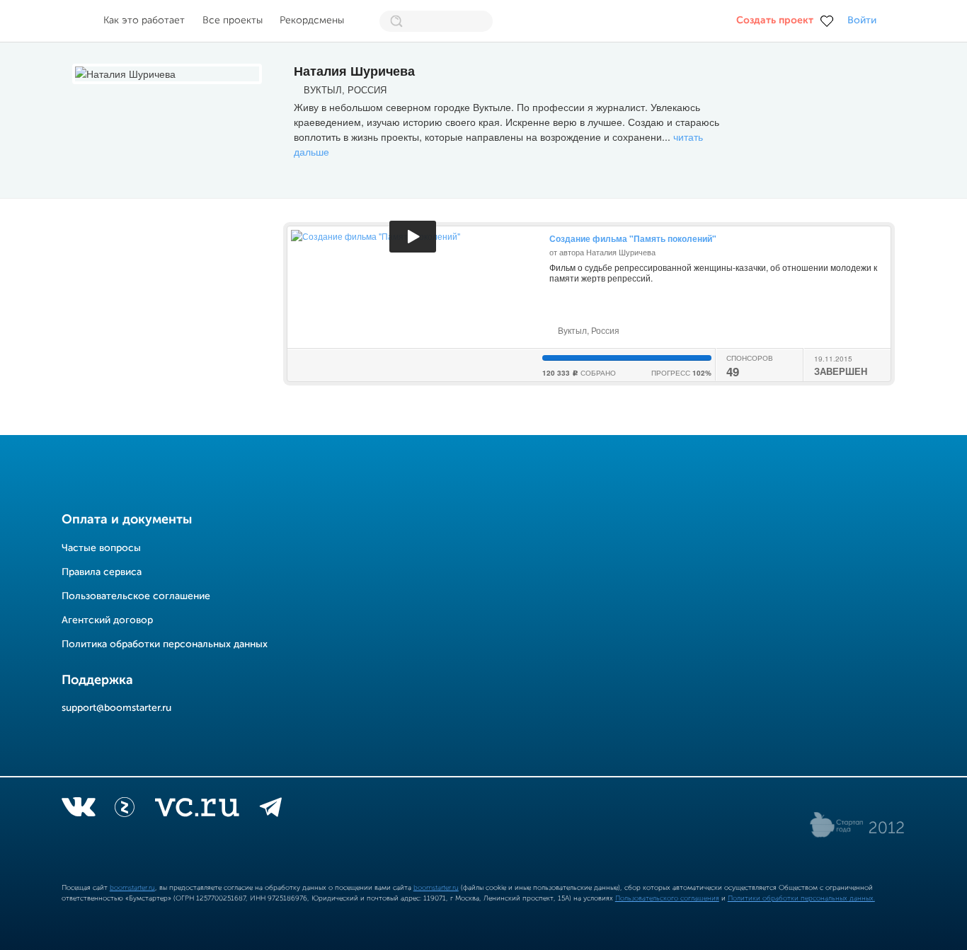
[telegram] (270, 810)
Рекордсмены (312, 20)
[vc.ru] (196, 810)
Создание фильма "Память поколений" (632, 238)
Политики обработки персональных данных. (801, 898)
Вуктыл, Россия (587, 330)
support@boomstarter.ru (116, 708)
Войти (861, 20)
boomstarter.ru (132, 887)
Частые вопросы (101, 548)
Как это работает (144, 20)
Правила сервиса (102, 572)
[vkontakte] (78, 810)
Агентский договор (107, 620)
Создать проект (774, 20)
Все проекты (232, 20)
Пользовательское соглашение (136, 596)
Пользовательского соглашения (667, 898)
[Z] (125, 810)
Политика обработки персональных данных (165, 644)
